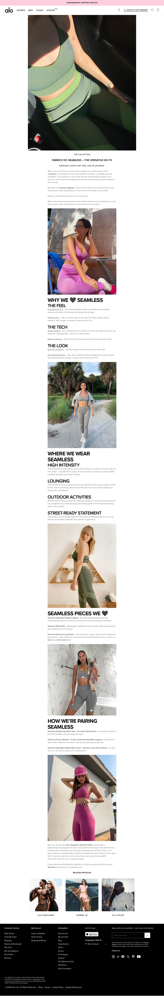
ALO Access (63, 933)
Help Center (9, 933)
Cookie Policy (58, 987)
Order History (36, 937)
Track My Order (10, 937)
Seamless (51, 867)
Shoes (39, 10)
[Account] (125, 10)
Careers (61, 958)
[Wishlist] (152, 10)
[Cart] (158, 10)
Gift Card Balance (11, 951)
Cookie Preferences (73, 987)
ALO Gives (62, 965)
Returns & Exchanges (13, 944)
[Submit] (147, 935)
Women (21, 10)
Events (61, 951)
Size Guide (8, 954)
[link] (137, 10)
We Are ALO (63, 937)
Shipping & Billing (38, 940)
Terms (40, 987)
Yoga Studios (63, 944)
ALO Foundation (64, 968)
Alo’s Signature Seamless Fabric (79, 845)
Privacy (48, 987)
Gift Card (8, 947)
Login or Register (38, 933)
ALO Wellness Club (66, 961)
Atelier (51, 10)
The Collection (82, 154)
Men (30, 10)
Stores (60, 947)
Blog (60, 940)
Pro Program (63, 954)
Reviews (7, 958)
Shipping (8, 940)
